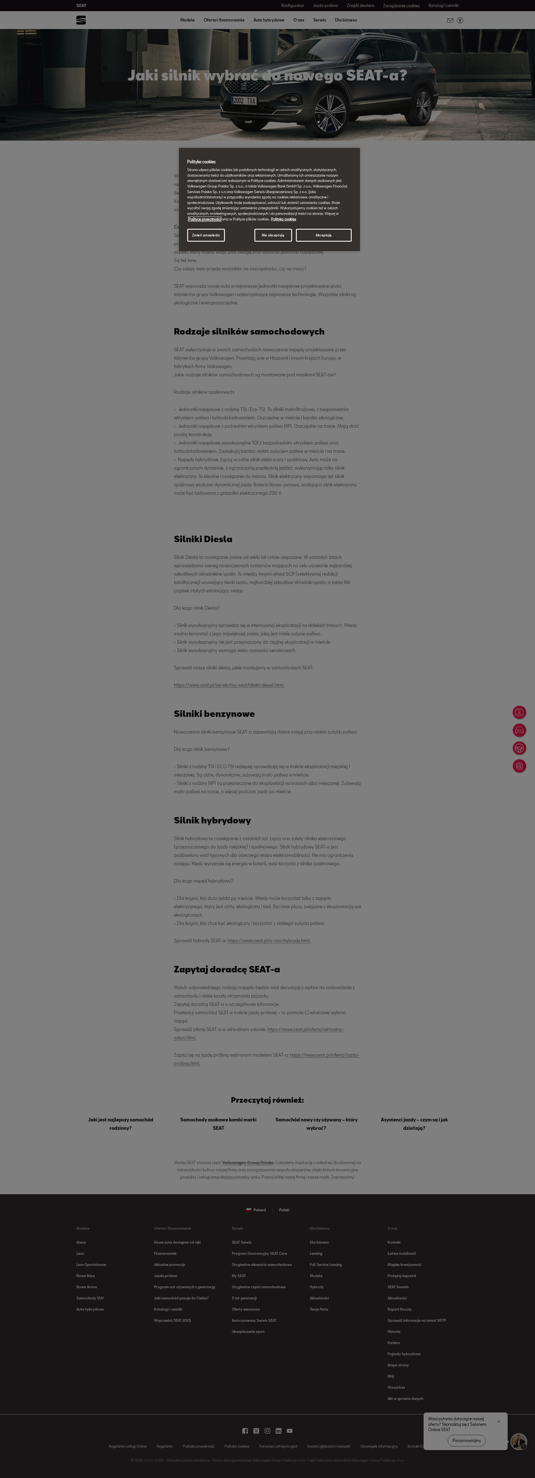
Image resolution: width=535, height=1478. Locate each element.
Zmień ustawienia (206, 235)
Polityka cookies (283, 219)
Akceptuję (324, 235)
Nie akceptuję (273, 235)
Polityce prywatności (205, 219)
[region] (269, 199)
